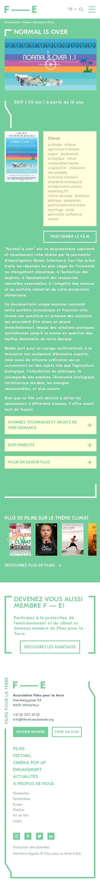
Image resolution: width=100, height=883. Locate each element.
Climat (54, 138)
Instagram (16, 836)
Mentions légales (26, 854)
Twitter (39, 836)
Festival (22, 755)
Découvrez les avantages (50, 647)
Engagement (27, 769)
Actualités (25, 776)
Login (17, 821)
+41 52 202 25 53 (26, 715)
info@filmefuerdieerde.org (33, 720)
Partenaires (21, 799)
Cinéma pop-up (29, 762)
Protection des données (31, 847)
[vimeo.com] (51, 64)
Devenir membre (30, 732)
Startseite (12, 22)
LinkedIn (50, 836)
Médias (18, 810)
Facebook (27, 836)
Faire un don (67, 732)
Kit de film (21, 815)
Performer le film (69, 236)
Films (26, 22)
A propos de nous (33, 783)
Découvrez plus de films (30, 565)
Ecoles (17, 804)
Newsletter (21, 793)
